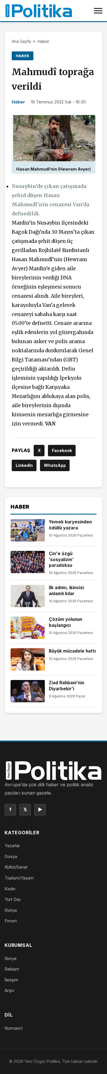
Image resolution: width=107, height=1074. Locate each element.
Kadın (10, 888)
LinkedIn (24, 465)
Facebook (62, 450)
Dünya (11, 910)
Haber (43, 41)
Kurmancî (14, 1028)
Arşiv (9, 990)
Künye (11, 958)
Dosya (11, 856)
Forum (11, 920)
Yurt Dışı (13, 899)
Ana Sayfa (21, 41)
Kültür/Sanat (16, 867)
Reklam (12, 969)
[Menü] (98, 10)
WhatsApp (55, 465)
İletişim (11, 980)
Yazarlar (12, 845)
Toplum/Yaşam (19, 878)
